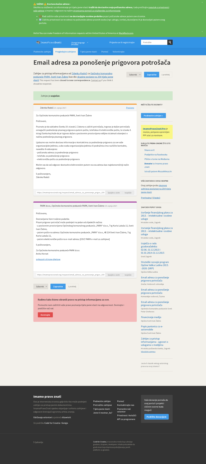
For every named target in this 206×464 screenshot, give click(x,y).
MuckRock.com (126, 33)
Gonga (65, 423)
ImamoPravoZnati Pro (154, 128)
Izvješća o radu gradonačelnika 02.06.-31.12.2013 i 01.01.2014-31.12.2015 (152, 248)
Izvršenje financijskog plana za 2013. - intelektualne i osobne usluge (157, 215)
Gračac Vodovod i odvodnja (152, 284)
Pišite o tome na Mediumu (156, 159)
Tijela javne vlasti (88, 51)
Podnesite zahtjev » (153, 115)
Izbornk (133, 74)
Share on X (149, 150)
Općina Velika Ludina (149, 272)
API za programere (126, 419)
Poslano (130, 107)
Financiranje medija (151, 317)
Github (158, 442)
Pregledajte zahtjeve (65, 51)
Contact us (96, 80)
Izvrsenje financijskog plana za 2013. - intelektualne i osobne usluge (157, 231)
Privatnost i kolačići (126, 415)
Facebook (170, 442)
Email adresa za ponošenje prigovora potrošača (155, 279)
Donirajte (45, 314)
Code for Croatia (52, 423)
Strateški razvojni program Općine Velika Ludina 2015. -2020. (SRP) (155, 265)
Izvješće (128, 192)
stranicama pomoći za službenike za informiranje (96, 10)
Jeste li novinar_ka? (102, 412)
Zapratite (151, 74)
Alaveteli (66, 417)
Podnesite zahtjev (42, 51)
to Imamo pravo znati (156, 165)
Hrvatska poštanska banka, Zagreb (155, 348)
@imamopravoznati (164, 442)
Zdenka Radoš (79, 73)
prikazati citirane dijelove (48, 259)
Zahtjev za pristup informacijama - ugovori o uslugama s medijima (154, 341)
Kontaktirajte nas (125, 405)
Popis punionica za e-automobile (152, 328)
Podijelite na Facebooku (155, 154)
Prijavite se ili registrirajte (122, 42)
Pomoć (104, 51)
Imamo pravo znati (48, 42)
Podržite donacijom (156, 416)
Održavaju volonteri (42, 417)
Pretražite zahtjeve (102, 405)
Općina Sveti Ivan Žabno (151, 321)
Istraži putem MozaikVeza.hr (158, 171)
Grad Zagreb (146, 256)
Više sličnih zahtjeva (148, 352)
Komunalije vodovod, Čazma (153, 296)
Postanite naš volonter (124, 410)
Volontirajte (118, 51)
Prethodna (146, 197)
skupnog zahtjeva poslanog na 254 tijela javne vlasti (156, 189)
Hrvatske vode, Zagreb (150, 222)
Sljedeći (156, 197)
